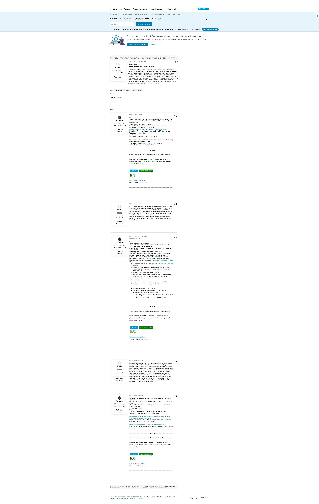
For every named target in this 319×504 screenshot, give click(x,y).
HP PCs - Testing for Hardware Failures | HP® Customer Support (148, 129)
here (144, 58)
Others (119, 97)
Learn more (153, 44)
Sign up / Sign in (203, 8)
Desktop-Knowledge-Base (137, 180)
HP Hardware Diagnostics (166, 264)
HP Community (114, 14)
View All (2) (112, 94)
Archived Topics (127, 14)
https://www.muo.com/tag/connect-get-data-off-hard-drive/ (147, 424)
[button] (175, 62)
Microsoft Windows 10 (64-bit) (122, 90)
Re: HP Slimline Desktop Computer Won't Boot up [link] (166, 14)
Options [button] (207, 19)
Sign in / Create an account (137, 44)
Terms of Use (122, 498)
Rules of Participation (135, 498)
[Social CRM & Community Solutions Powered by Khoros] (193, 497)
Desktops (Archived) (141, 14)
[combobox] (122, 24)
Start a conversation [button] (144, 24)
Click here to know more (210, 29)
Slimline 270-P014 (136, 90)
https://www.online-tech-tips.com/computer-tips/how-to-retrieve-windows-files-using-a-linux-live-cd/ (149, 417)
